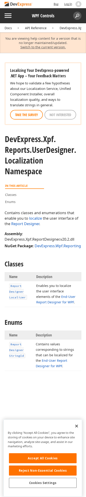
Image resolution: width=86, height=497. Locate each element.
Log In (68, 4)
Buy (56, 4)
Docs (8, 28)
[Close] (77, 426)
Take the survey (26, 114)
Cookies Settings (43, 483)
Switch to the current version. (43, 47)
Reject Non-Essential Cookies (43, 470)
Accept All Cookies (43, 458)
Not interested (60, 114)
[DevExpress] (19, 4)
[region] (42, 458)
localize (35, 218)
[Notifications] (78, 4)
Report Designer (25, 223)
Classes (11, 195)
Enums (10, 202)
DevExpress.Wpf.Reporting (58, 245)
